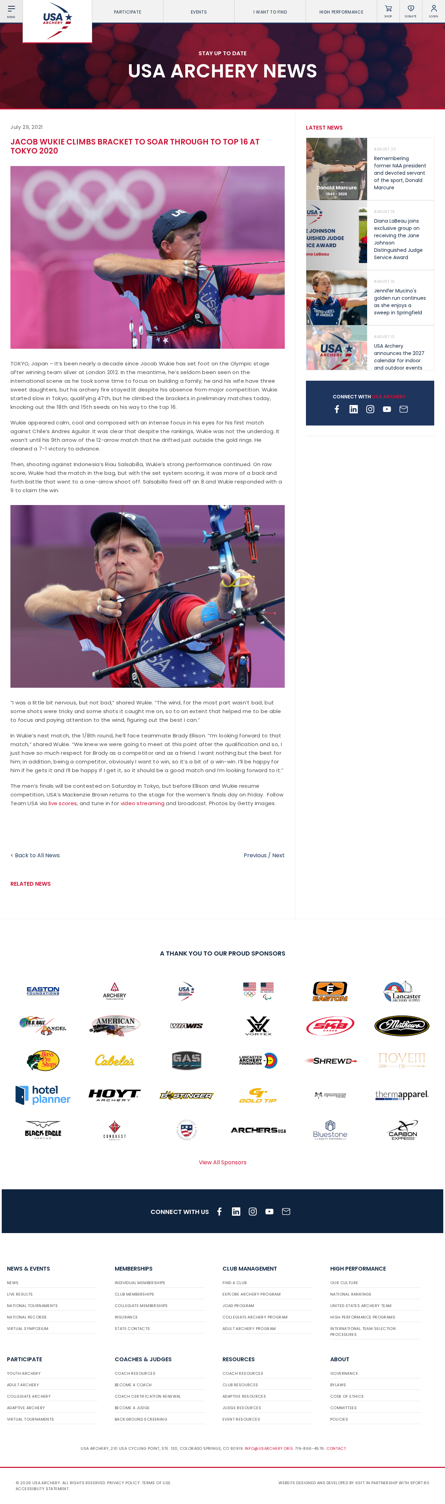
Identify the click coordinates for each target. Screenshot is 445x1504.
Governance (344, 1373)
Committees (343, 1408)
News (13, 1283)
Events (199, 12)
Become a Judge (132, 1408)
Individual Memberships (140, 1283)
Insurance (126, 1317)
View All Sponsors (222, 1162)
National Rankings (351, 1294)
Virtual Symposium (28, 1328)
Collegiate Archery (29, 1396)
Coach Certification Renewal (148, 1396)
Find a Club (234, 1283)
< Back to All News (35, 855)
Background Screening (141, 1419)
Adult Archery (23, 1385)
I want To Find (270, 12)
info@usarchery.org (269, 1448)
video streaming (143, 803)
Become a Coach (133, 1385)
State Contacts (132, 1328)
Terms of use (156, 1483)
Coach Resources (135, 1373)
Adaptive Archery (26, 1408)
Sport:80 (419, 1483)
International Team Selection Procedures (363, 1331)
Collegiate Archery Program (255, 1317)
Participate (127, 12)
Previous (255, 855)
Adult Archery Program (249, 1328)
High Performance (341, 12)
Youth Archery (24, 1373)
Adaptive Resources (244, 1396)
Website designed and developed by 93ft (321, 1483)
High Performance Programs (362, 1317)
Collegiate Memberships (141, 1305)
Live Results (20, 1294)
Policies (339, 1419)
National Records (27, 1317)
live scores (63, 803)
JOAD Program (238, 1305)
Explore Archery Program (251, 1294)
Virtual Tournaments (30, 1419)
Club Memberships (134, 1294)
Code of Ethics (347, 1396)
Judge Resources (241, 1408)
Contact (336, 1448)
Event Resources (241, 1419)
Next (278, 855)
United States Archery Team (360, 1305)
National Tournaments (32, 1305)
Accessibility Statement (42, 1488)
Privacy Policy (123, 1483)
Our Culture (344, 1283)
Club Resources (240, 1385)
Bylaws (338, 1385)
